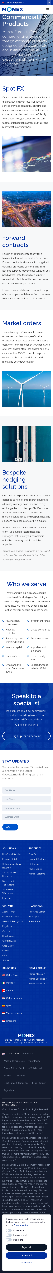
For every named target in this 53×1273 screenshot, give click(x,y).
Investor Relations (10, 916)
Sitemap (6, 960)
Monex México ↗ (37, 974)
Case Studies (8, 946)
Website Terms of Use (14, 1061)
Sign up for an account (27, 736)
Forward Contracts (38, 859)
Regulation (7, 926)
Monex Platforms (37, 874)
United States (12, 975)
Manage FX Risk (9, 859)
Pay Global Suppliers (12, 854)
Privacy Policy (33, 1061)
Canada (9, 990)
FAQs (4, 955)
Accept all (26, 1255)
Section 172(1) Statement (30, 1068)
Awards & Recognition (13, 921)
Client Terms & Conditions (16, 1083)
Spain (8, 1005)
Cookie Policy (10, 1068)
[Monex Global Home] (12, 9)
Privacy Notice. (21, 1225)
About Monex (8, 912)
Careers (6, 931)
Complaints (27, 1053)
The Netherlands (14, 1013)
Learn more (26, 1262)
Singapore (11, 1021)
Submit (10, 827)
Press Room (34, 921)
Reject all (26, 1247)
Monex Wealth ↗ (37, 983)
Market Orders (35, 869)
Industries (6, 898)
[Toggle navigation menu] (48, 9)
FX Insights (34, 916)
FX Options (34, 864)
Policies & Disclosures (14, 1075)
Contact (6, 950)
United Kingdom (14, 998)
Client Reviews (9, 941)
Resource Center (37, 912)
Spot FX (32, 854)
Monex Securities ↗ (38, 979)
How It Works (8, 936)
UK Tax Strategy (38, 1083)
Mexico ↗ (11, 983)
